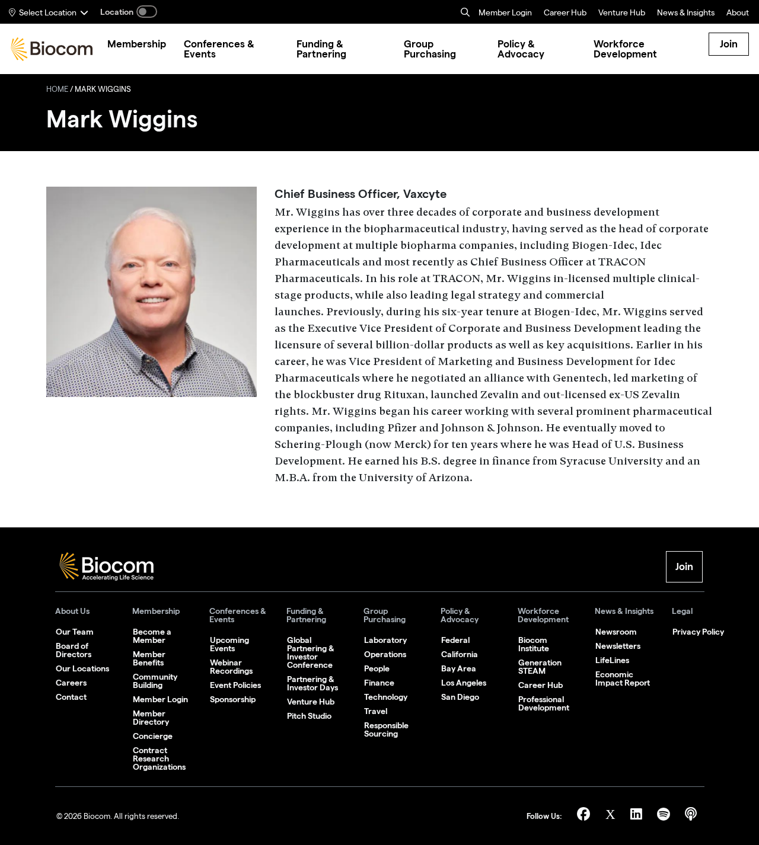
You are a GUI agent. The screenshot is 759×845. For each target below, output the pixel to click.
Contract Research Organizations (159, 758)
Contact (71, 697)
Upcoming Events (229, 644)
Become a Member (152, 636)
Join (729, 44)
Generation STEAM (540, 666)
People (377, 668)
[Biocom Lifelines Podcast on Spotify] (665, 816)
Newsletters (617, 646)
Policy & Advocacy (460, 615)
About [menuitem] (737, 13)
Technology (385, 697)
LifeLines (612, 660)
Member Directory (151, 717)
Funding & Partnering (306, 615)
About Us (72, 611)
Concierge (153, 736)
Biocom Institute (533, 644)
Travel (375, 711)
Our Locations (82, 668)
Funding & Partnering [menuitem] (321, 49)
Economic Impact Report (622, 678)
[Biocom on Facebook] (585, 816)
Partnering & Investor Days (312, 683)
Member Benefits (149, 658)
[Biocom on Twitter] (611, 816)
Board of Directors (73, 650)
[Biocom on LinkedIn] (637, 816)
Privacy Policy (698, 632)
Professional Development (543, 703)
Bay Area (458, 668)
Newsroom (616, 632)
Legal (682, 611)
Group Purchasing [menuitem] (430, 49)
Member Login (505, 13)
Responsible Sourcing (386, 729)
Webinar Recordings (231, 666)
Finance (379, 682)
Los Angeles (463, 682)
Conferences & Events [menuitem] (219, 49)
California (459, 654)
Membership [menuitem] (136, 44)
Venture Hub (621, 13)
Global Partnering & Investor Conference (310, 652)
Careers (71, 682)
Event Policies (235, 685)
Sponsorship (233, 699)
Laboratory (385, 640)
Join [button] (684, 566)
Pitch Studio (309, 716)
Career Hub (565, 13)
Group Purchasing (384, 615)
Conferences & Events (237, 615)
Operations (385, 654)
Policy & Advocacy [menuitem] (521, 49)
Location (116, 12)
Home (57, 90)
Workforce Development (543, 615)
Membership (156, 611)
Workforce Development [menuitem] (625, 49)
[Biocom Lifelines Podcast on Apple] (691, 816)
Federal (455, 640)
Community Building (155, 681)
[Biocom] (52, 49)
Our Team (75, 632)
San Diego (460, 697)
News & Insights (624, 611)
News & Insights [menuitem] (686, 13)
